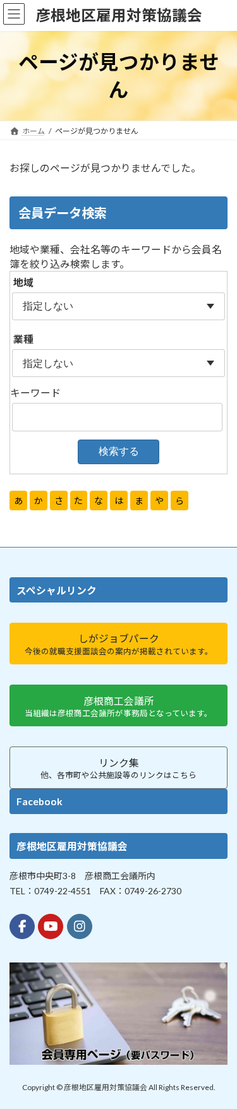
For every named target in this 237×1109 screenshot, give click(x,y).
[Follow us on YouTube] (50, 925)
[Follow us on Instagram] (79, 925)
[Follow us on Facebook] (22, 925)
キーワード (35, 393)
